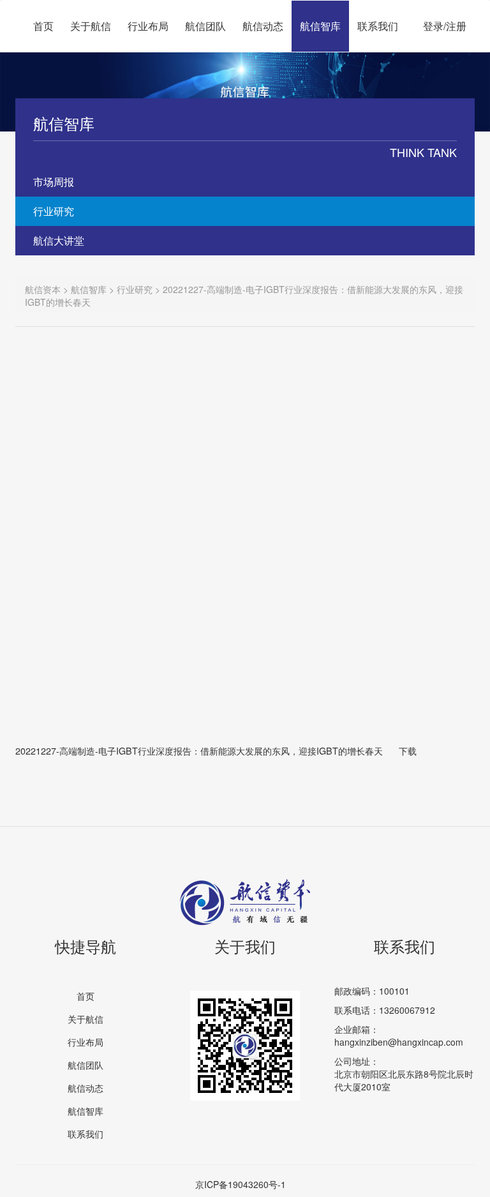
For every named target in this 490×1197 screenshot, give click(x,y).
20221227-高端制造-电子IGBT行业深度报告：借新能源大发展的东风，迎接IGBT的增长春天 (199, 750)
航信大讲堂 (58, 240)
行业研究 (53, 211)
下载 (408, 750)
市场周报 (53, 181)
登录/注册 (444, 26)
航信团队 (205, 26)
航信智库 (320, 26)
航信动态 (262, 26)
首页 (43, 26)
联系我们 (377, 26)
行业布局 (148, 26)
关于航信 (90, 26)
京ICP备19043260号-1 (240, 1184)
